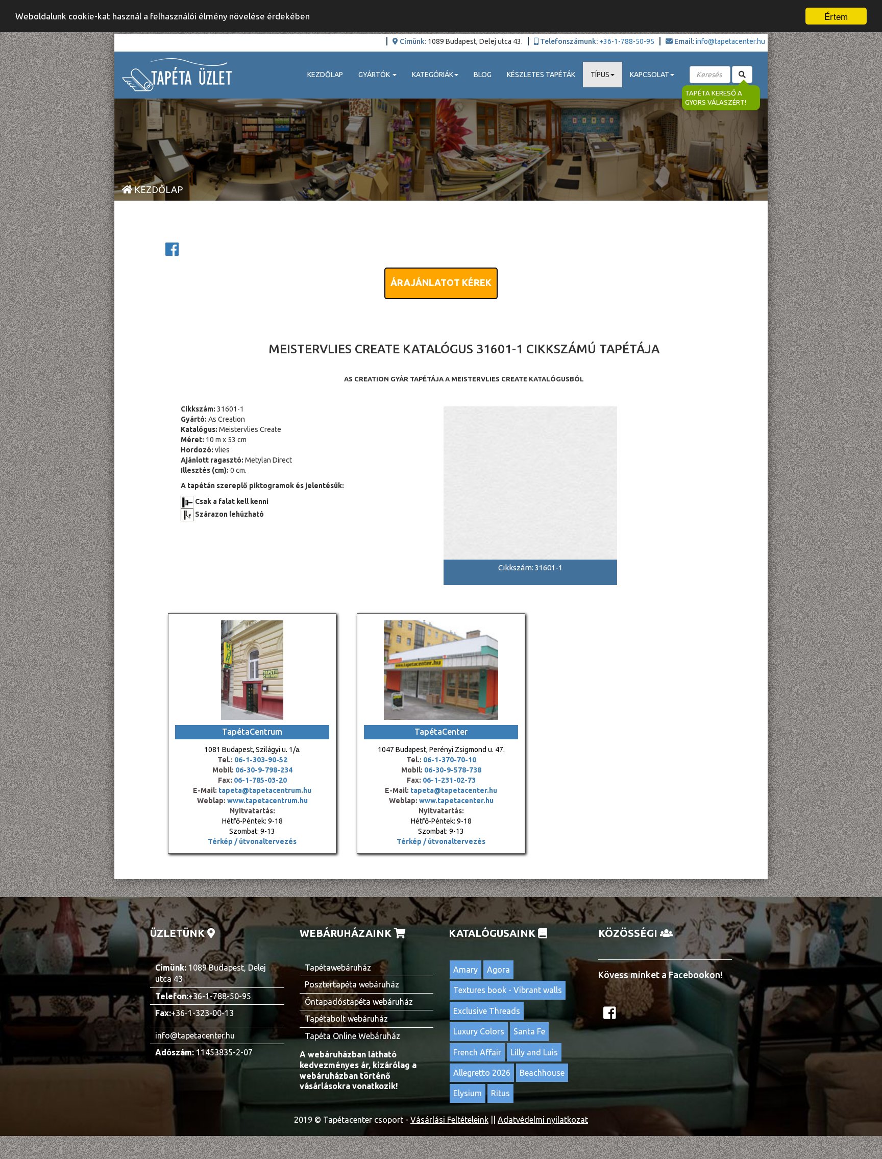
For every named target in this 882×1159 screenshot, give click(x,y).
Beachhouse (542, 1072)
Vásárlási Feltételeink (449, 1119)
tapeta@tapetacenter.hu (453, 790)
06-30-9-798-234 (263, 770)
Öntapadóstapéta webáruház (359, 1001)
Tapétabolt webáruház (346, 1018)
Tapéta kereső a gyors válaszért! (715, 97)
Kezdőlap (325, 74)
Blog (483, 74)
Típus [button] (600, 74)
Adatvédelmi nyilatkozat (543, 1119)
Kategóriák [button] (432, 74)
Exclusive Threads (486, 1011)
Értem (836, 16)
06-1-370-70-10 (449, 760)
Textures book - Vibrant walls (507, 990)
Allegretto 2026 (481, 1072)
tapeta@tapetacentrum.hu (264, 790)
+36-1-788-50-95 (626, 41)
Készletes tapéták (541, 74)
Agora (498, 969)
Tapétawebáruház (338, 967)
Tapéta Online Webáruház (352, 1036)
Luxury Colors (478, 1031)
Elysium (467, 1093)
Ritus (500, 1093)
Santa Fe (529, 1031)
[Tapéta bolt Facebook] (611, 1015)
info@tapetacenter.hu (730, 41)
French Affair (477, 1052)
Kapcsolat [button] (649, 74)
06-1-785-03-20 (260, 780)
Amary (465, 969)
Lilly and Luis (534, 1052)
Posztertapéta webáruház (352, 984)
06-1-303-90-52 (260, 760)
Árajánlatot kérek (441, 282)
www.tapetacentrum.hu (267, 800)
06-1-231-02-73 (449, 780)
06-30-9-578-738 (452, 770)
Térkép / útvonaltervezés (252, 841)
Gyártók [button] (374, 74)
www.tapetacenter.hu (456, 800)
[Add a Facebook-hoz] (172, 252)
